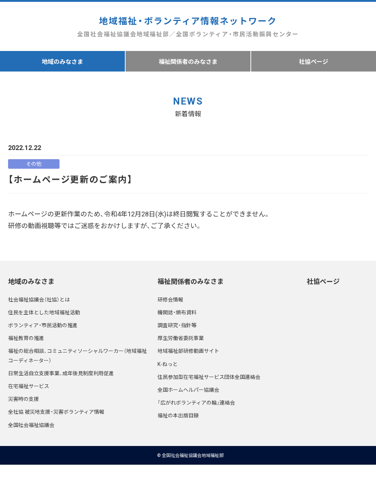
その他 (33, 163)
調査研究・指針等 (177, 325)
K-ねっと (168, 363)
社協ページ (313, 61)
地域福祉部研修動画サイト (188, 350)
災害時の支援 (23, 398)
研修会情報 (170, 299)
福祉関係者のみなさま (188, 61)
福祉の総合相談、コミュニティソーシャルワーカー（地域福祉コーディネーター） (77, 355)
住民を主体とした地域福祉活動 (44, 312)
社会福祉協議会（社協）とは (39, 299)
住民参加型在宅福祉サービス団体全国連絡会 (209, 376)
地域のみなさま (62, 61)
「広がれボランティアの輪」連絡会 (196, 402)
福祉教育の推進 (26, 337)
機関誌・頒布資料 (177, 312)
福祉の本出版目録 (178, 415)
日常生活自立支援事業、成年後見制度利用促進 (61, 373)
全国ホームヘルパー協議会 (188, 389)
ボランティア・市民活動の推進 (42, 325)
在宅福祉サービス (28, 386)
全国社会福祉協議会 (31, 424)
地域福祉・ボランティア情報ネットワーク (188, 26)
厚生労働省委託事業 (181, 337)
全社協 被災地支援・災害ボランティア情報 (56, 411)
